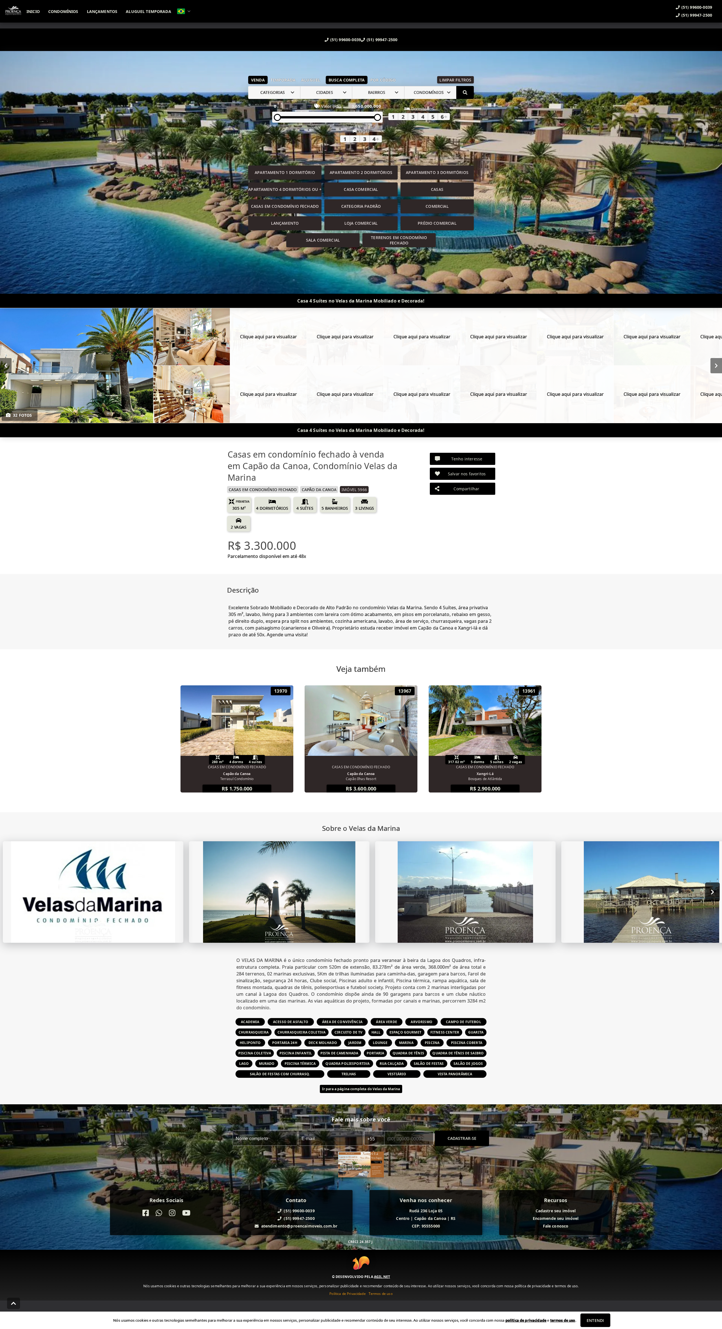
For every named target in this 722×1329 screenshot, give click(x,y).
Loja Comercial (361, 223)
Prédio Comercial (437, 223)
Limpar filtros (455, 80)
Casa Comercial (361, 189)
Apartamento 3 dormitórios (437, 172)
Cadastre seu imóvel (556, 1210)
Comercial (437, 206)
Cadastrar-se (462, 1138)
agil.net (382, 1276)
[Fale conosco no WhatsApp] (159, 1213)
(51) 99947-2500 (382, 39)
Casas (437, 189)
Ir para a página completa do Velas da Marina (361, 1089)
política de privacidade (525, 1320)
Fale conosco (556, 1226)
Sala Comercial (323, 240)
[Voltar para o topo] (13, 1303)
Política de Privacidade (347, 1293)
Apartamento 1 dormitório (285, 172)
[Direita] (716, 365)
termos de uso (562, 1320)
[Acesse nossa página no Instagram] (172, 1213)
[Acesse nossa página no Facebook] (145, 1213)
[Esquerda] (6, 365)
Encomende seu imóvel (556, 1218)
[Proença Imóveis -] (361, 1165)
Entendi (595, 1320)
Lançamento (285, 223)
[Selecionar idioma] (184, 11)
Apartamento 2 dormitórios (361, 172)
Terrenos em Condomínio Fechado (399, 240)
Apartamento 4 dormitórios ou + (285, 189)
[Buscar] (465, 92)
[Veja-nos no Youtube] (186, 1213)
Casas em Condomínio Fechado (285, 206)
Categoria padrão (361, 206)
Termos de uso (381, 1293)
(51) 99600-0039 (345, 39)
